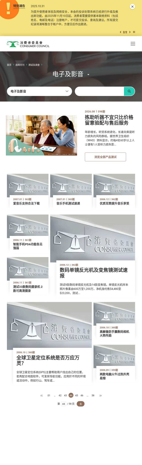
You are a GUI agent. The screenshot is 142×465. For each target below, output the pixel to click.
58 (93, 395)
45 (76, 395)
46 (82, 395)
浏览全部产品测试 (105, 157)
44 (71, 395)
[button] (120, 32)
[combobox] (39, 91)
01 (49, 395)
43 (65, 395)
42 (60, 395)
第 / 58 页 (66, 403)
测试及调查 (34, 64)
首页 (9, 64)
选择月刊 (19, 64)
